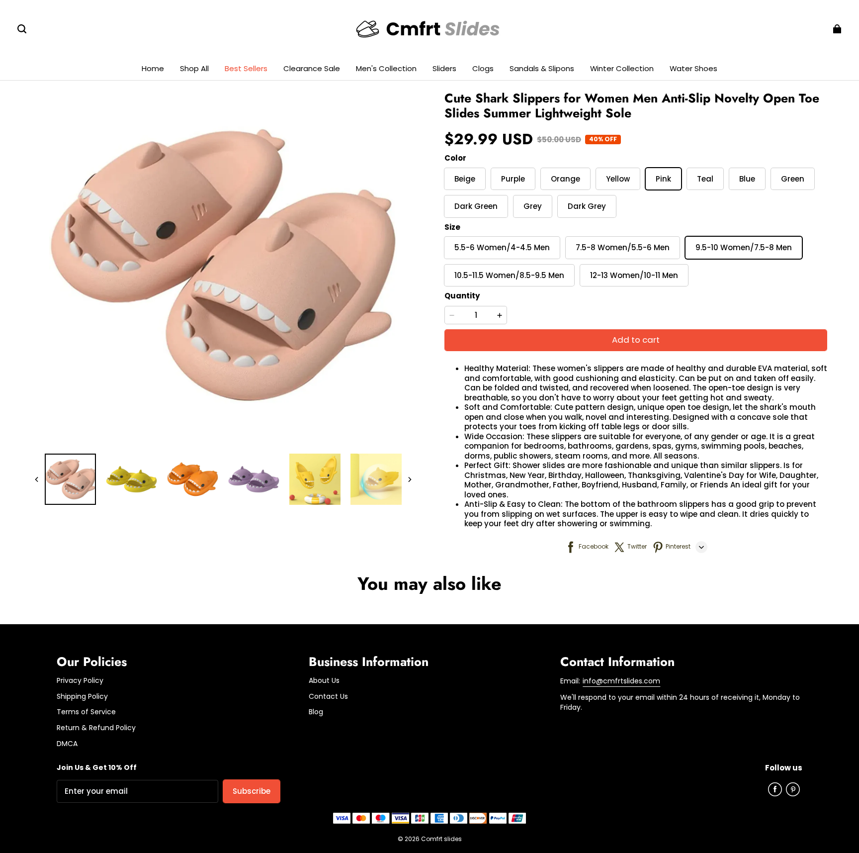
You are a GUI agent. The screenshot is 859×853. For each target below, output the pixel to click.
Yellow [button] (618, 179)
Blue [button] (747, 179)
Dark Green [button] (476, 206)
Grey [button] (532, 206)
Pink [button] (663, 179)
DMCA (67, 744)
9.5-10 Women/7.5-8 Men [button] (743, 247)
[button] (22, 29)
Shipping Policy (82, 696)
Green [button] (792, 179)
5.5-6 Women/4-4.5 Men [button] (502, 247)
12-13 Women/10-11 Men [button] (634, 275)
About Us (324, 680)
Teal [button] (705, 179)
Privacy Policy (80, 680)
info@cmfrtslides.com (621, 681)
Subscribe (251, 791)
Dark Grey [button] (587, 206)
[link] (386, 69)
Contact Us (328, 696)
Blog (316, 712)
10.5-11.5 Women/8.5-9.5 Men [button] (509, 275)
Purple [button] (513, 179)
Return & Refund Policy (96, 728)
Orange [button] (565, 179)
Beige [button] (464, 179)
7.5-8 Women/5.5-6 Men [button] (623, 247)
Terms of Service (86, 712)
